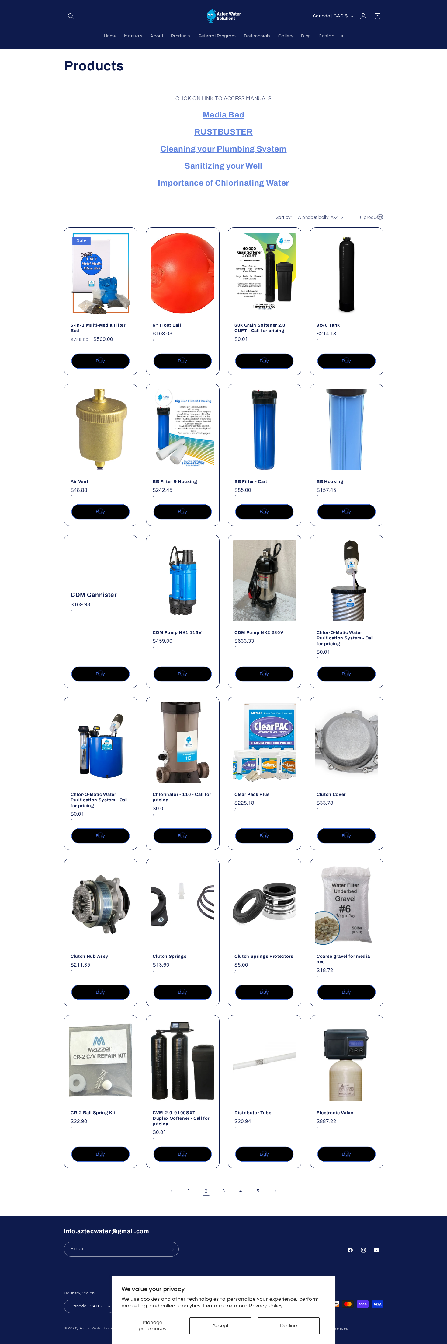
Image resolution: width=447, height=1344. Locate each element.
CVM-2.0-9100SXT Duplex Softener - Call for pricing (181, 1118)
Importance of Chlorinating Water (223, 183)
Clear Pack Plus (252, 794)
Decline (288, 1325)
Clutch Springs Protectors (263, 956)
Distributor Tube (253, 1112)
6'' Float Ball (167, 325)
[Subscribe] (171, 1249)
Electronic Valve (335, 1112)
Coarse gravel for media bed (343, 959)
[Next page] (275, 1191)
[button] (71, 16)
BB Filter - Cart (250, 481)
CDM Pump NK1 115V (177, 632)
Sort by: (284, 217)
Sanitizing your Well (223, 166)
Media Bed (223, 115)
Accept (220, 1325)
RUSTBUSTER (223, 132)
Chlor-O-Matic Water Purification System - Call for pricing (345, 638)
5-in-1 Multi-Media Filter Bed (98, 328)
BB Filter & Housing (175, 481)
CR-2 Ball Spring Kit (93, 1112)
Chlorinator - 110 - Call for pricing (182, 797)
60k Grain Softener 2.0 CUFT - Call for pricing (260, 328)
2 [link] (206, 1191)
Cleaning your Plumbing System (223, 149)
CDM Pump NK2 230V (258, 632)
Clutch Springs (169, 956)
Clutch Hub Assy (89, 956)
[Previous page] (172, 1191)
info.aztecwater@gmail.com (106, 1231)
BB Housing (330, 481)
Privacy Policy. (266, 1306)
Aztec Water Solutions (100, 1328)
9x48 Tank (328, 325)
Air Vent (79, 481)
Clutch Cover (331, 794)
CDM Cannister (94, 595)
